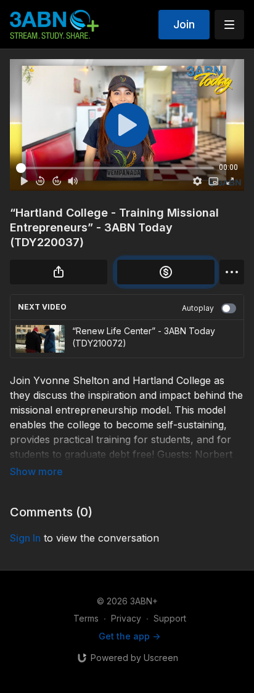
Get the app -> (129, 636)
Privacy (126, 618)
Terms (86, 618)
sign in (25, 538)
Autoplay (198, 308)
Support (170, 618)
